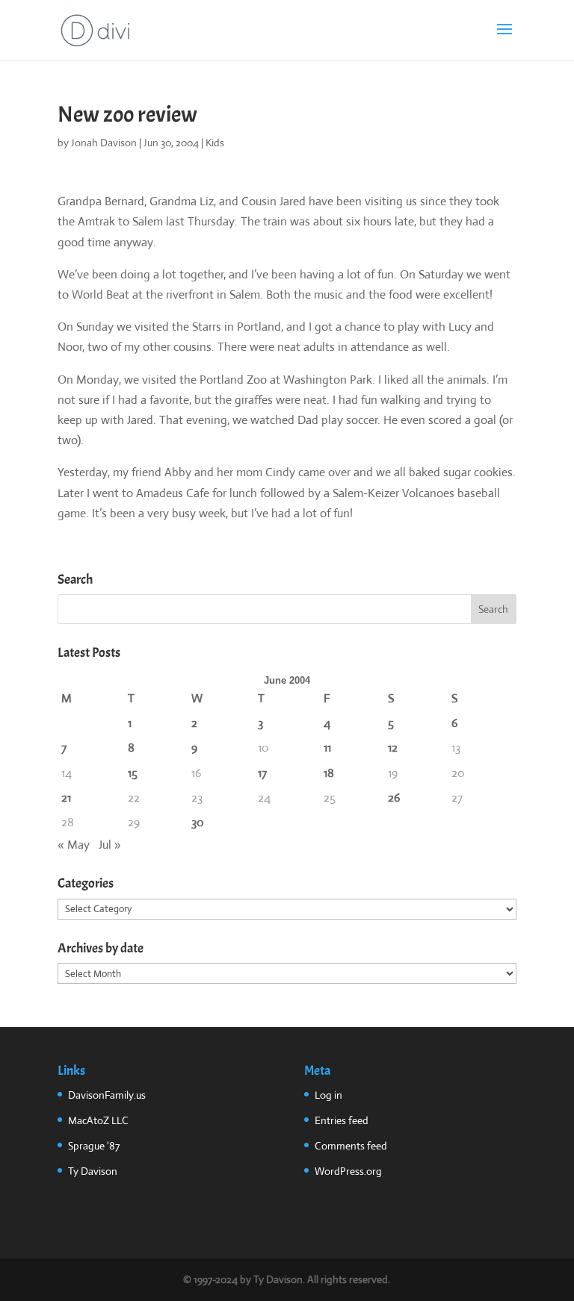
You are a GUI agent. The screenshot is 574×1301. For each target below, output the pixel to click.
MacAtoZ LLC (98, 1120)
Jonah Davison (104, 142)
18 (329, 773)
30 (197, 822)
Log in (328, 1095)
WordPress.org (348, 1171)
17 (262, 773)
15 (133, 773)
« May (74, 844)
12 (393, 747)
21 (66, 797)
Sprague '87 (94, 1145)
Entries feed (341, 1120)
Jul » (110, 844)
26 (394, 797)
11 (327, 747)
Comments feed (351, 1145)
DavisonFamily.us (107, 1095)
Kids (215, 142)
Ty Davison (92, 1171)
